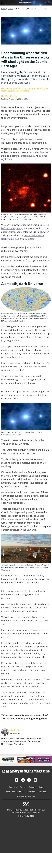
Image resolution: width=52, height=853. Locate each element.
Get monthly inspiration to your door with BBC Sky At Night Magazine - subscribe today (24, 89)
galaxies (24, 139)
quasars (38, 139)
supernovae (27, 155)
